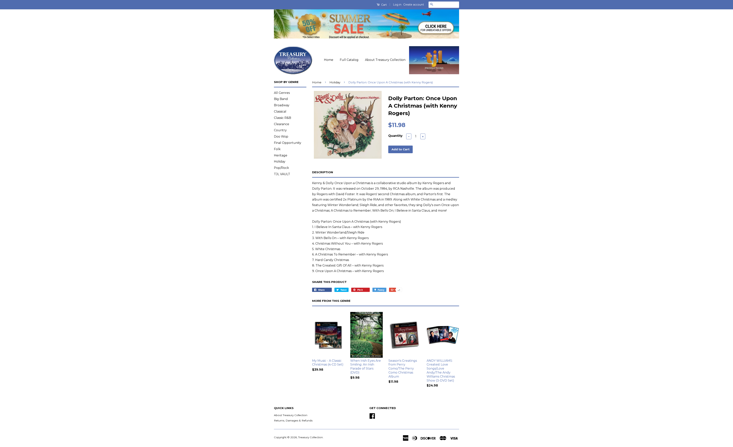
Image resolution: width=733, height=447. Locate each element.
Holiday (279, 161)
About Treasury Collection (385, 60)
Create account (413, 4)
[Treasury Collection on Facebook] (372, 415)
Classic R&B (282, 118)
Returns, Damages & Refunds (293, 420)
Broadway (281, 105)
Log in (397, 4)
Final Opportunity (287, 143)
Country (280, 130)
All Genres (282, 93)
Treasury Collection (310, 437)
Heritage (280, 155)
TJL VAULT (282, 174)
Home (328, 60)
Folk (277, 149)
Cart (383, 4)
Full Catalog (349, 60)
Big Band (281, 99)
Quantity (395, 136)
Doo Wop (281, 136)
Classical (280, 111)
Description (322, 172)
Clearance (281, 124)
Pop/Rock (281, 168)
